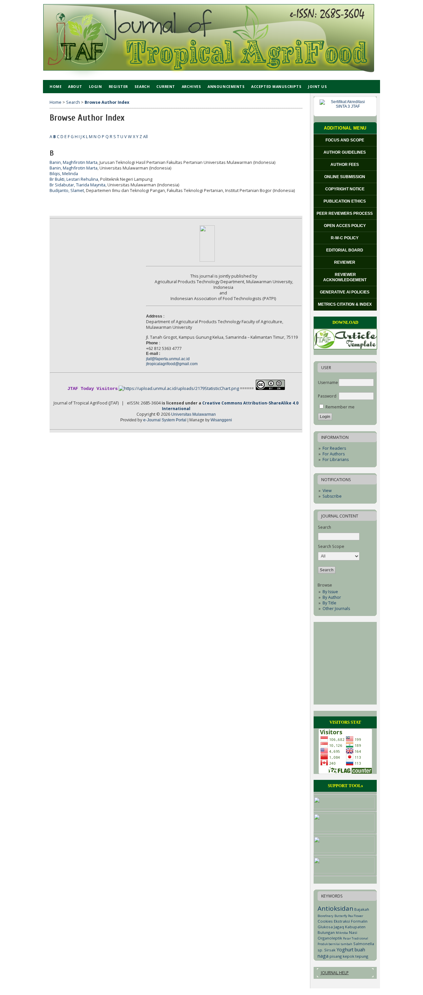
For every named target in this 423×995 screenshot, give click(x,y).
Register (118, 86)
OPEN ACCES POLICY (345, 225)
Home (55, 86)
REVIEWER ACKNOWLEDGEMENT (345, 277)
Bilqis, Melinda (64, 173)
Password (327, 396)
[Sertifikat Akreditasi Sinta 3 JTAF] (345, 106)
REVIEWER (345, 262)
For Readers (334, 448)
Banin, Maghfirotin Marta (73, 162)
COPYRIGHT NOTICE (345, 189)
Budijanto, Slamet (67, 190)
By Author (332, 597)
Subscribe (332, 496)
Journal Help (335, 973)
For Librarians (336, 459)
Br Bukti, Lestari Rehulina (74, 179)
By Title (329, 603)
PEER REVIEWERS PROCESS (345, 213)
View (327, 490)
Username (328, 382)
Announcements (226, 86)
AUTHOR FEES (345, 164)
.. (168, 359)
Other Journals (336, 608)
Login (95, 86)
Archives (191, 86)
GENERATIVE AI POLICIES (345, 292)
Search (142, 86)
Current (165, 86)
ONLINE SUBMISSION (345, 176)
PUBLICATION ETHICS (345, 201)
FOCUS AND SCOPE (345, 140)
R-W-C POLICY (345, 238)
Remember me (340, 407)
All (145, 136)
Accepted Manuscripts (276, 86)
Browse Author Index (107, 102)
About (75, 86)
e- (164, 420)
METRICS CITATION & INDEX (345, 304)
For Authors (334, 454)
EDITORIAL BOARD (345, 250)
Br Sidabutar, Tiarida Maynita (77, 185)
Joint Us (317, 86)
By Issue (330, 591)
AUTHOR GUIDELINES (345, 152)
